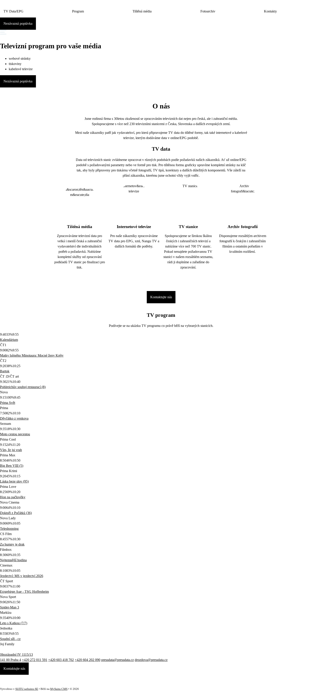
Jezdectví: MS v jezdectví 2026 (21, 576)
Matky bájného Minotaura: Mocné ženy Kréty (32, 355)
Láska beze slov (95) (14, 481)
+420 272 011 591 (34, 660)
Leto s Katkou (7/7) (13, 623)
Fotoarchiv (207, 11)
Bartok (4, 371)
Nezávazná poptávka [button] (18, 23)
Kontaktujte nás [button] (14, 668)
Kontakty (270, 11)
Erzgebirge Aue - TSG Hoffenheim (24, 591)
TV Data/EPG (13, 11)
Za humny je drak (12, 544)
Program (78, 11)
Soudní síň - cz (10, 639)
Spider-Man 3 (9, 607)
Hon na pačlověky (12, 497)
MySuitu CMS (58, 689)
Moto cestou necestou (15, 434)
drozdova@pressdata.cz (151, 660)
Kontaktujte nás (161, 297)
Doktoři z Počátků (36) (16, 513)
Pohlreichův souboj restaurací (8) (23, 387)
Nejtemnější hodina (13, 560)
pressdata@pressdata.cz (117, 660)
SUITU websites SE (26, 689)
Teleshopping (9, 528)
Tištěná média (142, 11)
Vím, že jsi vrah (11, 450)
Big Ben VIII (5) (11, 465)
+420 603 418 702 (61, 660)
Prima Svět (7, 403)
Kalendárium (9, 340)
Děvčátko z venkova (14, 418)
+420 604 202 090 (87, 660)
